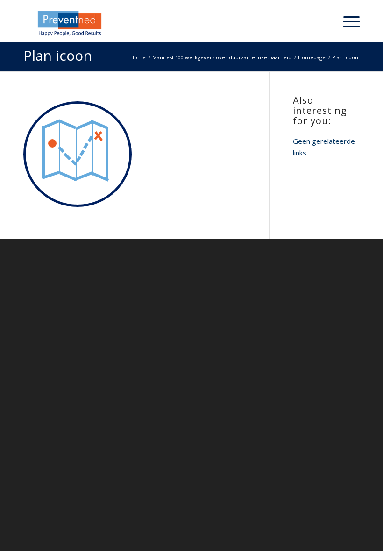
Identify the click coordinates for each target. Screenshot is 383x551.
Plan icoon (57, 55)
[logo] (72, 23)
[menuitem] (325, 21)
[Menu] (347, 21)
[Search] (325, 21)
